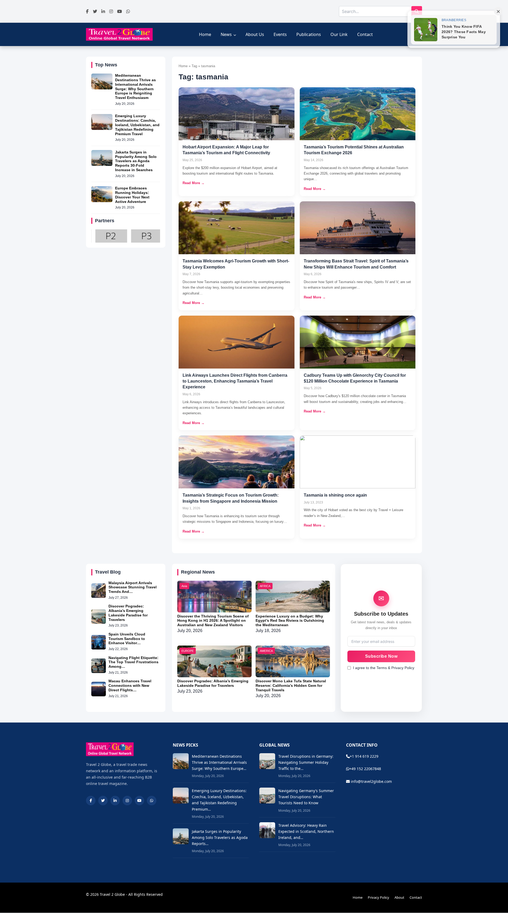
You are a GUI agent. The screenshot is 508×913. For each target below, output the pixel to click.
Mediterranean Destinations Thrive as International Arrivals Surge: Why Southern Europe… (219, 762)
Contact (365, 34)
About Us (255, 34)
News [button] (226, 34)
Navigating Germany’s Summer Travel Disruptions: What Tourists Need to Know (306, 796)
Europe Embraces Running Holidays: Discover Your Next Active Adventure (132, 195)
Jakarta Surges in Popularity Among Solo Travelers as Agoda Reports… (220, 837)
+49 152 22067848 (365, 768)
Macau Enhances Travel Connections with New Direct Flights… (129, 685)
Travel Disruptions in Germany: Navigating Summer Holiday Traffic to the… (305, 762)
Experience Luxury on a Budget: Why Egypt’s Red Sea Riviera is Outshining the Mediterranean (290, 620)
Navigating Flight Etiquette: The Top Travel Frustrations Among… (133, 662)
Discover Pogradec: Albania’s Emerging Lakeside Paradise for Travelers (128, 612)
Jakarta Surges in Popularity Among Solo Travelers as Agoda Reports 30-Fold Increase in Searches (136, 161)
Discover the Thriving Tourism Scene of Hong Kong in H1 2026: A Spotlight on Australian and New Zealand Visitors (213, 620)
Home (205, 34)
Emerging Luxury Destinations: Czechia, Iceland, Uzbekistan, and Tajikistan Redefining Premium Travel (137, 125)
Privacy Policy (378, 897)
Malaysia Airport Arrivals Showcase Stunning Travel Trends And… (132, 587)
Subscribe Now (381, 656)
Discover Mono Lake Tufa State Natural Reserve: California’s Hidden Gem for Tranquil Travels (291, 685)
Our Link (339, 34)
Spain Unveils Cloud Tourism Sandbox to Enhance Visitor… (126, 638)
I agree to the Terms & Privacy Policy (383, 668)
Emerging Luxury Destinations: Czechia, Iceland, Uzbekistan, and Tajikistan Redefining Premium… (219, 799)
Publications (308, 34)
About (399, 897)
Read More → (194, 183)
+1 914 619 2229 (364, 756)
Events (280, 34)
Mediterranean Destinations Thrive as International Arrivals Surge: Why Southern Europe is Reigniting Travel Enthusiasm (135, 87)
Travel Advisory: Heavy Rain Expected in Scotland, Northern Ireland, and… (306, 831)
